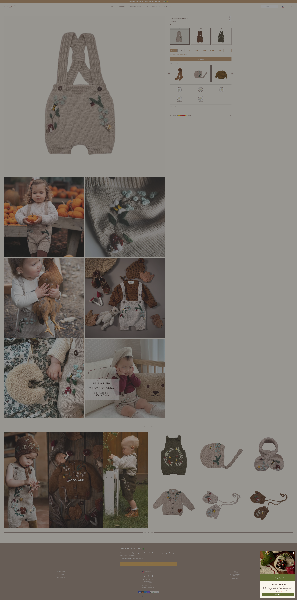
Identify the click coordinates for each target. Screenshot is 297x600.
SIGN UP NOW (277, 594)
